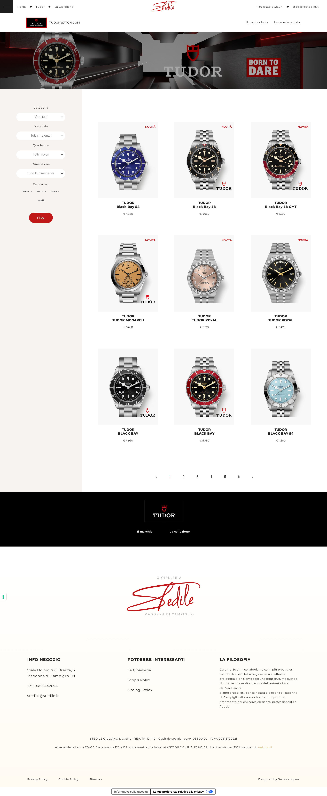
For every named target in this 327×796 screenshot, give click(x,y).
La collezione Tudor (287, 22)
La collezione (180, 531)
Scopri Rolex (139, 680)
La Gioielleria (139, 670)
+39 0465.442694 (42, 686)
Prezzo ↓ (41, 191)
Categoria (41, 107)
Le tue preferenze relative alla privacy (178, 791)
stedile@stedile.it (43, 696)
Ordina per (41, 184)
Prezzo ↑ (28, 191)
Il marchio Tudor (257, 22)
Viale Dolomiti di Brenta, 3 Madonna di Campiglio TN (51, 673)
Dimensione (41, 164)
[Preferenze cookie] (3, 597)
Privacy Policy (37, 779)
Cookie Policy (68, 779)
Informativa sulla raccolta (131, 791)
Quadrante (41, 145)
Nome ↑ (54, 191)
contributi (264, 747)
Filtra (41, 217)
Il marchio (145, 531)
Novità (40, 200)
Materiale (41, 126)
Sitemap (95, 779)
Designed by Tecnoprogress (279, 779)
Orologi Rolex (140, 690)
